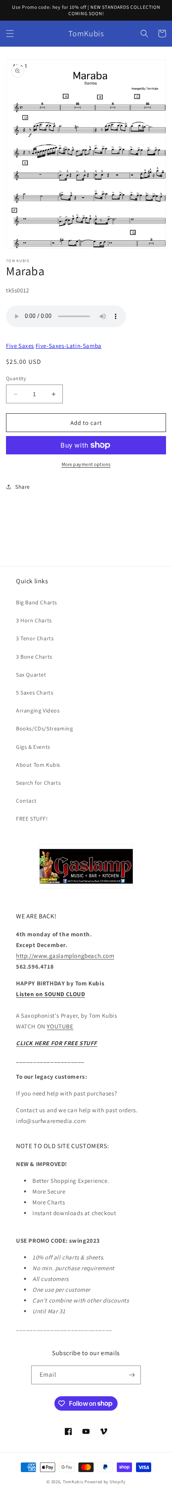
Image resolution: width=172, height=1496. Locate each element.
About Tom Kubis (38, 764)
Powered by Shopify (105, 1481)
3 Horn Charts (34, 620)
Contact (26, 800)
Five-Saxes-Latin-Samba (69, 345)
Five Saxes (20, 345)
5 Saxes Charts (34, 692)
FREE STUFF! (32, 818)
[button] (10, 33)
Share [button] (22, 486)
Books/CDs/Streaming (44, 728)
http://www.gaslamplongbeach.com (65, 955)
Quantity (16, 378)
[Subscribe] (131, 1375)
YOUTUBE (60, 1026)
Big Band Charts (36, 602)
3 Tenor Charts (35, 638)
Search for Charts (38, 782)
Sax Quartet (31, 674)
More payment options (86, 464)
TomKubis (73, 1481)
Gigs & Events (33, 746)
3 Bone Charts (34, 656)
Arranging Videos (38, 710)
